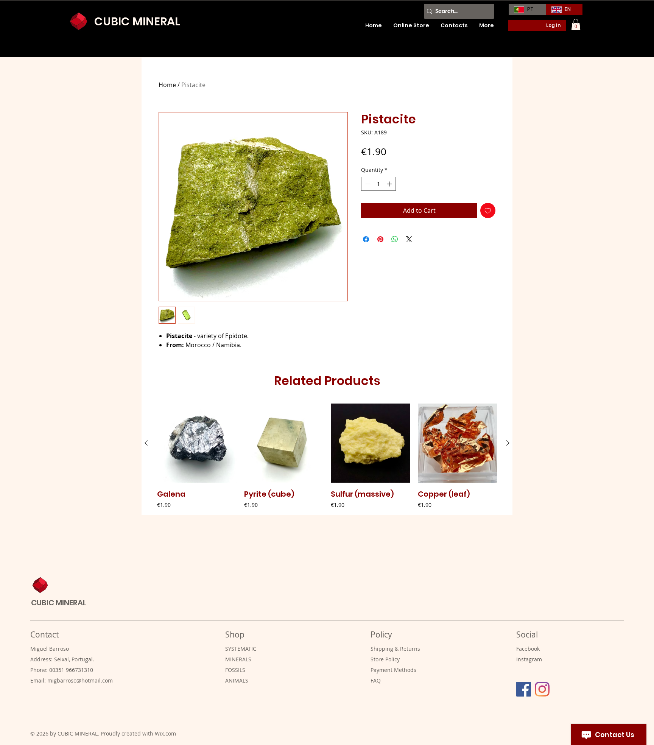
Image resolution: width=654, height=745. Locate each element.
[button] (576, 24)
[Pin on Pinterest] (380, 239)
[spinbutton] (378, 183)
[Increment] (390, 183)
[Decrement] (367, 183)
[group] (327, 456)
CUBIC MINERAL (137, 21)
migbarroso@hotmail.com (80, 680)
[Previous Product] (146, 442)
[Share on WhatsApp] (394, 239)
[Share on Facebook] (366, 239)
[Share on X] (409, 239)
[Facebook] (523, 689)
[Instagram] (542, 689)
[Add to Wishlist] (487, 210)
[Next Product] (507, 442)
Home (167, 85)
